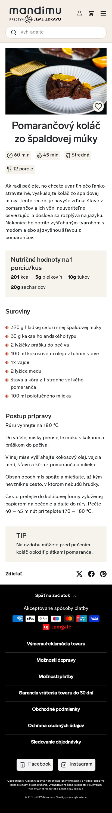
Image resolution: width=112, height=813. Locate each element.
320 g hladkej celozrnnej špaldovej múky (56, 328)
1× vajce (20, 362)
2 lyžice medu (26, 371)
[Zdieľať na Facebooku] (91, 574)
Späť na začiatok (53, 596)
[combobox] (56, 32)
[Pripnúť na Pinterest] (103, 574)
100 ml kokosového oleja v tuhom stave (55, 354)
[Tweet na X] (79, 574)
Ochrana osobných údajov (56, 726)
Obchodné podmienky (56, 709)
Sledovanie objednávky (56, 742)
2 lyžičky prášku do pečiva (40, 345)
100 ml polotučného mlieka (41, 396)
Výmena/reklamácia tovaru (56, 644)
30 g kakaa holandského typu (44, 336)
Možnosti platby (56, 677)
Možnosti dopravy (55, 660)
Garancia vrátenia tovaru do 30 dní (56, 693)
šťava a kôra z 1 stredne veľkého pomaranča (47, 384)
